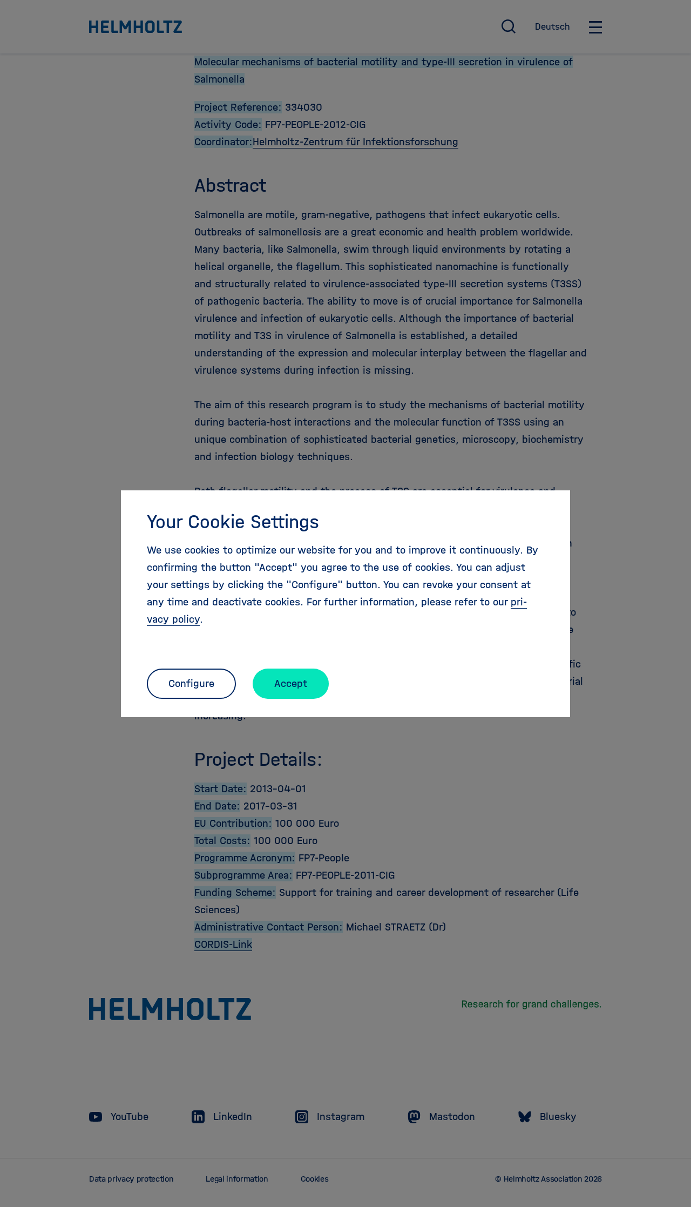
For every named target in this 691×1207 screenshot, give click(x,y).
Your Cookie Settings (233, 521)
